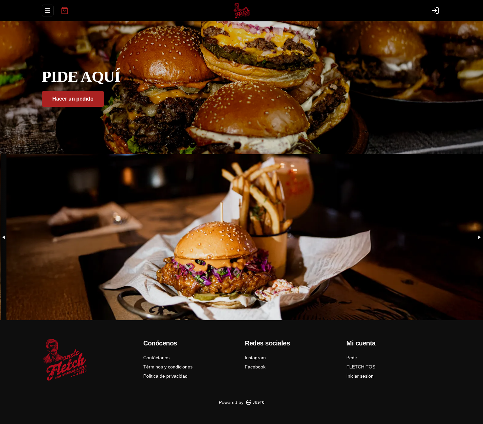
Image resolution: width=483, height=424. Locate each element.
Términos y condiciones (168, 366)
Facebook (255, 366)
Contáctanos (156, 357)
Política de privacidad (165, 376)
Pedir (351, 357)
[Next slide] (479, 237)
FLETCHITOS (360, 366)
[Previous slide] (4, 237)
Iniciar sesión (360, 376)
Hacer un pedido (73, 99)
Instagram (255, 357)
